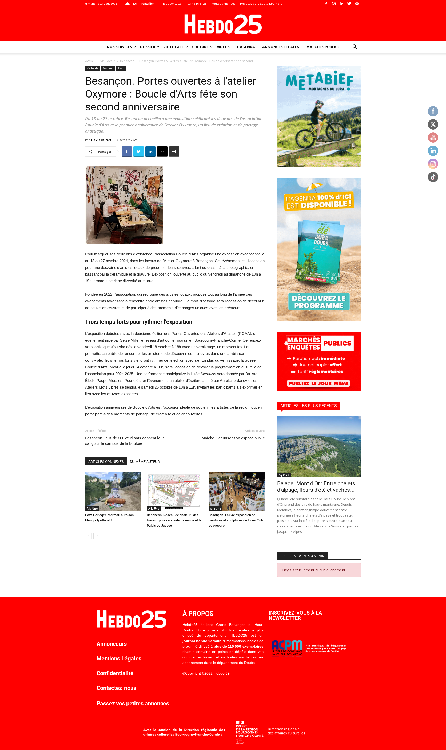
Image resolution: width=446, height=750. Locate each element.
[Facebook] (326, 3)
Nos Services (119, 46)
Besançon (127, 61)
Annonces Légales (280, 46)
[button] (354, 47)
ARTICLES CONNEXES (106, 461)
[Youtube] (357, 3)
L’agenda (246, 46)
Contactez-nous (116, 688)
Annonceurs (112, 644)
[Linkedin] (341, 3)
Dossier (147, 46)
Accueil (90, 61)
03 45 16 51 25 (197, 3)
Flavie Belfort (101, 140)
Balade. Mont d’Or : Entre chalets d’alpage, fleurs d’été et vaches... (316, 486)
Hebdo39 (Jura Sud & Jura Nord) (261, 3)
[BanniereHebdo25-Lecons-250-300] (319, 165)
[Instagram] (334, 3)
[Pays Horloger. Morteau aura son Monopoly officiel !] (113, 491)
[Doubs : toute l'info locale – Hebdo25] (223, 24)
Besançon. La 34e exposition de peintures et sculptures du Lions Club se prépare (236, 520)
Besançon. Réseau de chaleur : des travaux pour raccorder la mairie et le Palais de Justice (174, 520)
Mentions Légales (119, 658)
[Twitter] (349, 3)
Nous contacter (172, 3)
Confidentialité (115, 673)
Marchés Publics (322, 46)
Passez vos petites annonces (133, 703)
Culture (200, 46)
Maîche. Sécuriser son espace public (233, 438)
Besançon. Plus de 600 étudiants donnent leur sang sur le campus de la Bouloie (124, 441)
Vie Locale (173, 46)
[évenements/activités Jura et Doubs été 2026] (319, 319)
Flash (121, 68)
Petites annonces (223, 3)
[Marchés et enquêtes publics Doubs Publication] (319, 389)
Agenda (284, 475)
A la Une (92, 508)
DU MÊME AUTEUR (145, 461)
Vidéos (223, 46)
